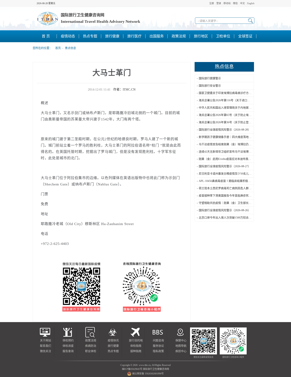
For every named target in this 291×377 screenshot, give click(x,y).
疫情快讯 (113, 340)
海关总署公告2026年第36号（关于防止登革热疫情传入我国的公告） (240, 122)
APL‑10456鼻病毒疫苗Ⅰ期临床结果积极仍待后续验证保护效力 (237, 180)
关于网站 (45, 340)
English (250, 3)
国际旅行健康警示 (210, 78)
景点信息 (70, 48)
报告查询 (68, 351)
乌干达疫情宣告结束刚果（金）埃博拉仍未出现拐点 (230, 144)
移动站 (227, 3)
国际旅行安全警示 (210, 85)
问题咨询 (158, 340)
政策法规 (90, 340)
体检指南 (135, 345)
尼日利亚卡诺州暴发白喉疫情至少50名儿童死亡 (228, 173)
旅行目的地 (136, 340)
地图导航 (180, 345)
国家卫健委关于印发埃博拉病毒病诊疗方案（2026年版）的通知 (237, 93)
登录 (218, 3)
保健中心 (180, 340)
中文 (242, 3)
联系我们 (45, 345)
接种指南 (135, 351)
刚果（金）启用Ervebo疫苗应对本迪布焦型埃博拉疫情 (232, 158)
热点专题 (113, 351)
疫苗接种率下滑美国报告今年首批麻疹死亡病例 (228, 195)
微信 (235, 3)
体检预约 (68, 340)
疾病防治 (90, 345)
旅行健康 (113, 345)
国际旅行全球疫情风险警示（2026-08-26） (225, 210)
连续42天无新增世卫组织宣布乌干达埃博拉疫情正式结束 (233, 151)
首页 (57, 48)
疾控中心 (180, 351)
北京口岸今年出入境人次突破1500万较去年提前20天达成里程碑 (237, 217)
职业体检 (90, 351)
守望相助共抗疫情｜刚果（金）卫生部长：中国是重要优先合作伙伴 (240, 202)
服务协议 (158, 345)
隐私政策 (158, 351)
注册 (211, 3)
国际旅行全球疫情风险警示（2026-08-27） (225, 166)
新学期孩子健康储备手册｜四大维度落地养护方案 (229, 137)
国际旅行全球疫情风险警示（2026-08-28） (225, 129)
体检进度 (68, 345)
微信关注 (45, 351)
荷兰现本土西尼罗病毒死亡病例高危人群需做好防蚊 (230, 188)
